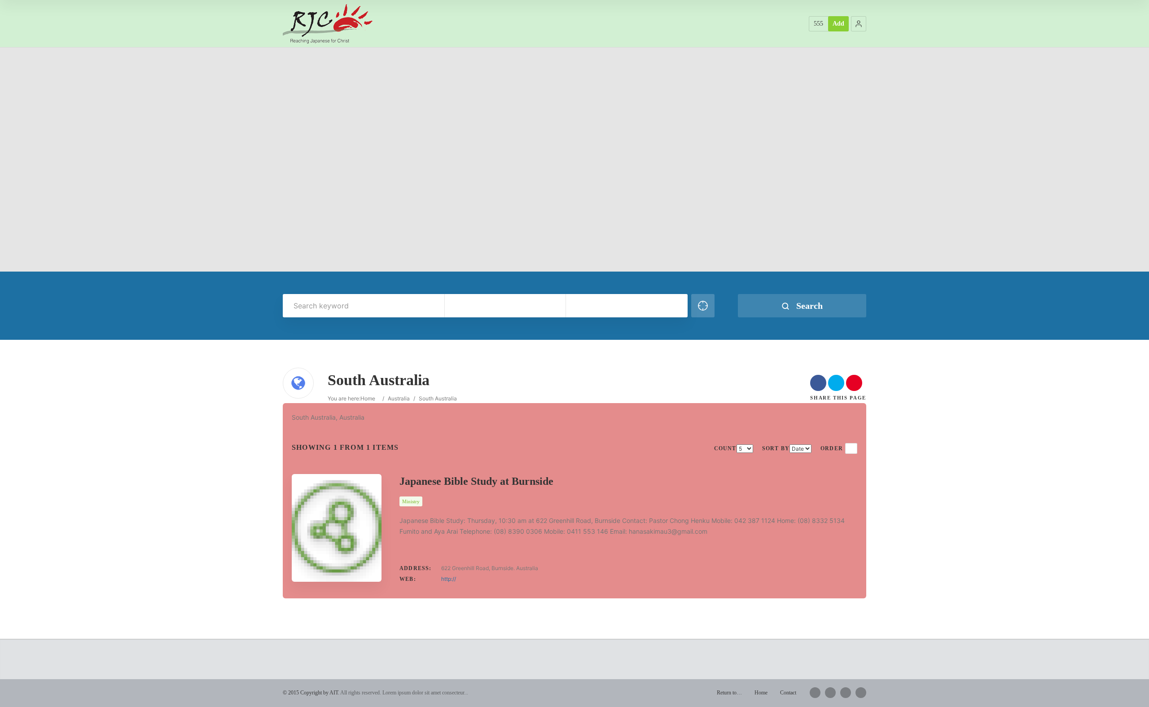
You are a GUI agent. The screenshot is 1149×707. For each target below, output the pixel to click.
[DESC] (851, 448)
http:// (448, 578)
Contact (788, 692)
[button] (858, 23)
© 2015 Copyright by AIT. (311, 692)
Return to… (729, 692)
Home (367, 398)
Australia (399, 398)
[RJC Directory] (328, 24)
